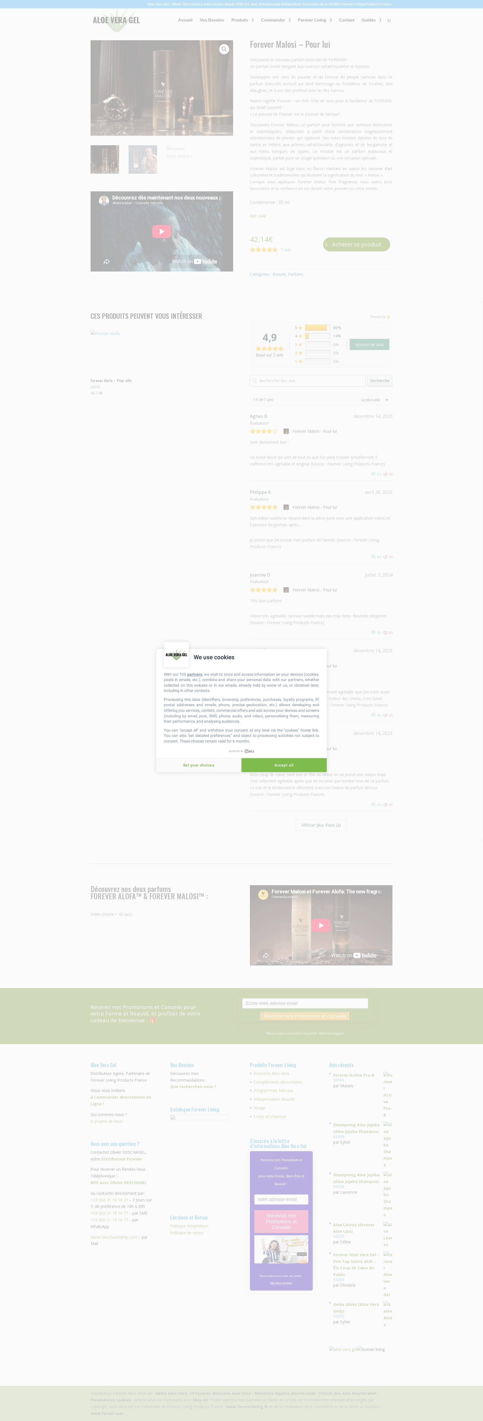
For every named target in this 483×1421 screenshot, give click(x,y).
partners (194, 674)
